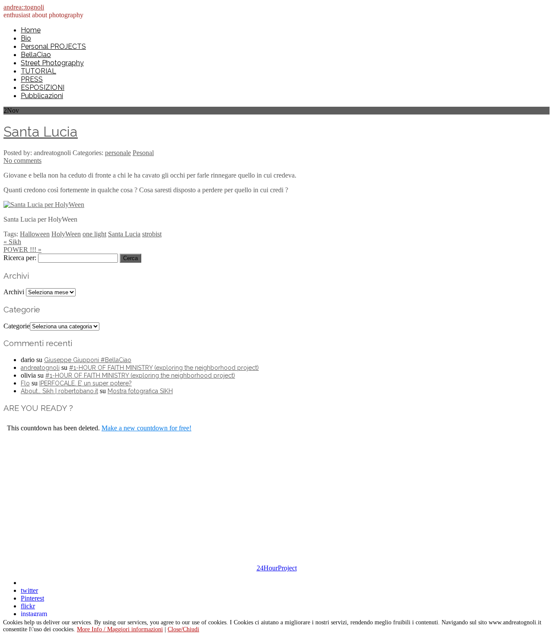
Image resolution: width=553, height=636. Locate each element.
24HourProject (277, 568)
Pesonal (143, 152)
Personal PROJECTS (53, 46)
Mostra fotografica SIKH (140, 391)
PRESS (32, 79)
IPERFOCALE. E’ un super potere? (85, 383)
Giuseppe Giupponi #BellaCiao (87, 359)
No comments (22, 160)
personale (118, 152)
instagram (34, 613)
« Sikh (12, 241)
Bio (26, 38)
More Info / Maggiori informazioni (120, 629)
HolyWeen (66, 234)
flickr (28, 606)
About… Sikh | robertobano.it (59, 391)
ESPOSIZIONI (42, 87)
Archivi (13, 292)
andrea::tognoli (23, 7)
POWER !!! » (22, 249)
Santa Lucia (40, 132)
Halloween (35, 234)
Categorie (16, 326)
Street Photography (52, 63)
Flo (25, 383)
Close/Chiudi (183, 629)
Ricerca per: (19, 257)
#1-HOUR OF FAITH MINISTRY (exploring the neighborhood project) (164, 367)
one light (94, 234)
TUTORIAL (38, 71)
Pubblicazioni (42, 96)
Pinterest (32, 598)
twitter (29, 590)
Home (31, 30)
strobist (152, 234)
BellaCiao (36, 55)
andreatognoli (40, 367)
